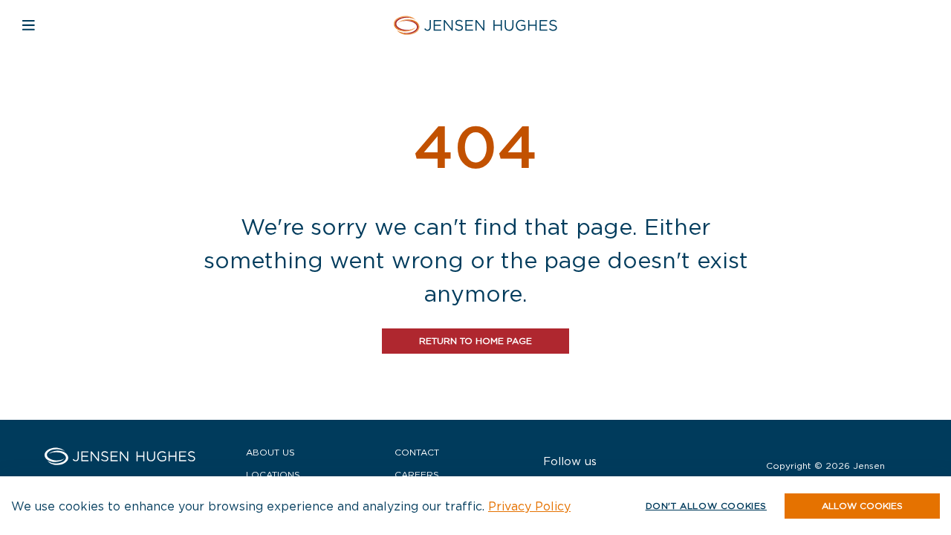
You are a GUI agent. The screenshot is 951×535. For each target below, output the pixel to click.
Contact (417, 452)
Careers (417, 474)
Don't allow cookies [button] (706, 505)
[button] (862, 506)
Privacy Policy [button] (529, 506)
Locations (273, 474)
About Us (270, 452)
